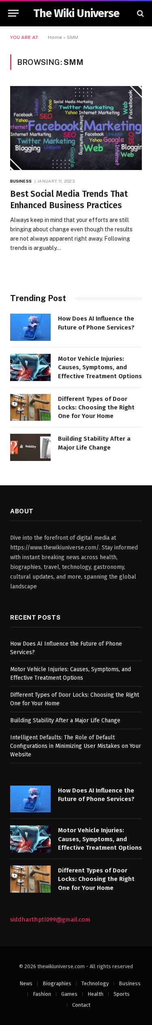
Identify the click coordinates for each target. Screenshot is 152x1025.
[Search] (139, 13)
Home (55, 37)
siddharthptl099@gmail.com (50, 919)
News (25, 983)
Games (69, 994)
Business (130, 983)
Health (95, 994)
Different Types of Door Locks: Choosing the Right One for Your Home (96, 407)
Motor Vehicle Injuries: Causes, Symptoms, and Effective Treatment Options (100, 367)
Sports (121, 994)
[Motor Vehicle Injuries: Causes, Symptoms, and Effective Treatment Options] (30, 367)
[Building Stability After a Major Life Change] (30, 447)
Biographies (57, 983)
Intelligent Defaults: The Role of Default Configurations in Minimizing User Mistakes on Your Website (75, 746)
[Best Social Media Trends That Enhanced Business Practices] (76, 128)
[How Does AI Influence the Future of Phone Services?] (30, 327)
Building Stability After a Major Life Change (65, 720)
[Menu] (13, 13)
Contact (81, 1005)
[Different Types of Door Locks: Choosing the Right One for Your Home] (30, 407)
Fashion (42, 994)
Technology (95, 983)
